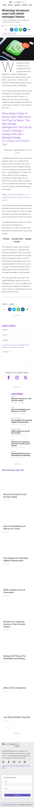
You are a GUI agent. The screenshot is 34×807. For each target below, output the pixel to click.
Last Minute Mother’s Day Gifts (16, 717)
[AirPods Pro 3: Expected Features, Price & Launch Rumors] (6, 443)
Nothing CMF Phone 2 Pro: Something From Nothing (21, 454)
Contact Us (5, 766)
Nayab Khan (14, 402)
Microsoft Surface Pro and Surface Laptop (21, 399)
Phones (10, 33)
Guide (12, 407)
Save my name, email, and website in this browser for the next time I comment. (15, 346)
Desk (6, 25)
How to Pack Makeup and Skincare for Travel (20, 410)
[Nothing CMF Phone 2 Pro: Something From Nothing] (6, 455)
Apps (15, 33)
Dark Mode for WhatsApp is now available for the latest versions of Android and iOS (16, 197)
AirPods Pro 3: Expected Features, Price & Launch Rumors (20, 443)
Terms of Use (14, 766)
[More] (29, 30)
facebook (5, 304)
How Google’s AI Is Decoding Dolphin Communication (21, 421)
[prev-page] (3, 727)
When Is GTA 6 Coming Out (14, 688)
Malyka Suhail (14, 413)
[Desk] (3, 26)
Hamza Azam (14, 435)
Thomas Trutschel (20, 297)
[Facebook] (12, 30)
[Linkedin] (25, 30)
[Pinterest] (19, 762)
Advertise (21, 766)
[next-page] (6, 727)
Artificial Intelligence (16, 418)
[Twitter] (16, 30)
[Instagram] (17, 378)
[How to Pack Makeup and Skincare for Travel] (6, 411)
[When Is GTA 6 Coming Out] (17, 676)
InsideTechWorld (13, 804)
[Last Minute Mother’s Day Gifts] (17, 705)
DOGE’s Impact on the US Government (20, 432)
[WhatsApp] (20, 30)
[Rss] (25, 762)
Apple (12, 440)
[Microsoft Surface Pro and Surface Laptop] (6, 400)
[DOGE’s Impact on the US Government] (6, 433)
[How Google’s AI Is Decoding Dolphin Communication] (6, 422)
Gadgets (13, 396)
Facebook (5, 33)
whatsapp (11, 304)
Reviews (13, 451)
